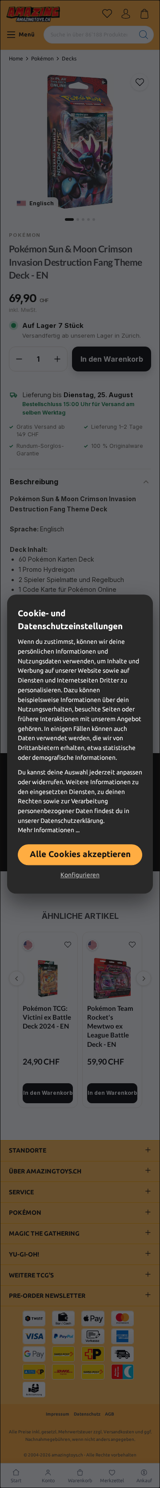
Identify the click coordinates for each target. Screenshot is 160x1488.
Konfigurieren (80, 874)
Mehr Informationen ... (49, 830)
